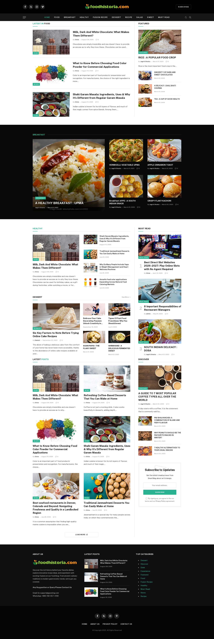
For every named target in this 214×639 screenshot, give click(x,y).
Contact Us (126, 624)
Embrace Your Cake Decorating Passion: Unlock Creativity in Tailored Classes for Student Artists (92, 321)
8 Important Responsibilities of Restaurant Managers (162, 308)
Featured (143, 52)
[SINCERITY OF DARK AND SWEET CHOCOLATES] (145, 75)
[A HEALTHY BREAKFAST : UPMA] (69, 175)
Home (47, 17)
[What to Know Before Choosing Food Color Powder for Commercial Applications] (51, 73)
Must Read (164, 17)
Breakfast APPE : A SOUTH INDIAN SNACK (122, 202)
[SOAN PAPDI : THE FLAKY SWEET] (94, 337)
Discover (143, 388)
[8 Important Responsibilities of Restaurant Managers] (159, 291)
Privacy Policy (161, 501)
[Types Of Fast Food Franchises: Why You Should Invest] (119, 309)
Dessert (116, 17)
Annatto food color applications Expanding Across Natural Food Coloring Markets (113, 281)
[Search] (190, 17)
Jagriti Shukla (145, 61)
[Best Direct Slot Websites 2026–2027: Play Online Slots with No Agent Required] (159, 247)
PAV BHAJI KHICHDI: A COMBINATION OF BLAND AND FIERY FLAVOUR (167, 420)
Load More (80, 535)
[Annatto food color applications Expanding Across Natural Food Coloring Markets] (90, 282)
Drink (143, 567)
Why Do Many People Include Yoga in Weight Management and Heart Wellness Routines (114, 266)
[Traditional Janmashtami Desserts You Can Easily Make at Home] (90, 254)
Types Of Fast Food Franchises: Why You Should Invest (117, 320)
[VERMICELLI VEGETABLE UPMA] (126, 150)
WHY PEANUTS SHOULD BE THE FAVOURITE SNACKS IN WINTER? (167, 435)
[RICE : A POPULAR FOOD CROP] (159, 42)
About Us (95, 624)
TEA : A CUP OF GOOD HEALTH (167, 99)
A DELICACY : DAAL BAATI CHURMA (165, 87)
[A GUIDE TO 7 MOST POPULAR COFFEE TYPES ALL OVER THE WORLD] (159, 377)
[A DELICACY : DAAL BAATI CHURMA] (145, 89)
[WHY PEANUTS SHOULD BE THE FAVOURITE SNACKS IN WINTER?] (145, 436)
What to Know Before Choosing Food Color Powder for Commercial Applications (100, 65)
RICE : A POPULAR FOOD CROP (157, 57)
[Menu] (24, 17)
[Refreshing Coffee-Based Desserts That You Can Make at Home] (107, 378)
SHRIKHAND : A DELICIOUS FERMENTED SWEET (119, 348)
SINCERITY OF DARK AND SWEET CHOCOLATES (165, 73)
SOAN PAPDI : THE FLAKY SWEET (91, 347)
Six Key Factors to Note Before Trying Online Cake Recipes (56, 334)
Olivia (77, 39)
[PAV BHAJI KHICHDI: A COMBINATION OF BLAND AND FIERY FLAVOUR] (145, 421)
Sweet (150, 17)
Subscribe (183, 7)
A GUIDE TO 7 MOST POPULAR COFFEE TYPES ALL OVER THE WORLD (157, 396)
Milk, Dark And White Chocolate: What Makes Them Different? (101, 33)
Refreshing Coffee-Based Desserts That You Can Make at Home (105, 397)
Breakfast (70, 17)
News (87, 390)
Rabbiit (37, 340)
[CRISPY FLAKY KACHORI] (164, 186)
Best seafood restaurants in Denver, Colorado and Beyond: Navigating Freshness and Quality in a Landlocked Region (55, 507)
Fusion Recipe (100, 17)
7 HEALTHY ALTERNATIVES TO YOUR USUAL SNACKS (167, 449)
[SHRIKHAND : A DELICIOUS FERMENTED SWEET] (119, 337)
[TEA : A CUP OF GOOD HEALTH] (145, 102)
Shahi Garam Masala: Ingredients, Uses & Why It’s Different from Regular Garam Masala (101, 96)
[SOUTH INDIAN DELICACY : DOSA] (159, 331)
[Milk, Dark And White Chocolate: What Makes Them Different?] (51, 42)
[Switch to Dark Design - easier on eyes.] (185, 17)
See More (125, 297)
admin (148, 314)
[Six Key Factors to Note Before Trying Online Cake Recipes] (56, 316)
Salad (139, 17)
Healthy (84, 17)
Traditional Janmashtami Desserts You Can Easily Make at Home (114, 252)
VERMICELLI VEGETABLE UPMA (124, 165)
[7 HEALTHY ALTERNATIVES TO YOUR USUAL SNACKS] (145, 451)
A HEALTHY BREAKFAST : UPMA (59, 203)
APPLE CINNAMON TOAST (160, 165)
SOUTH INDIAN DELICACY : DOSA (160, 349)
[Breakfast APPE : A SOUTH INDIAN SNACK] (126, 186)
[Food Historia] (107, 7)
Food (57, 17)
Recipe (128, 17)
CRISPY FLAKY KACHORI (159, 201)
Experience (145, 571)
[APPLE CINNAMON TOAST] (164, 150)
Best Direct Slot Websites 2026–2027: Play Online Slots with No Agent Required (162, 266)
